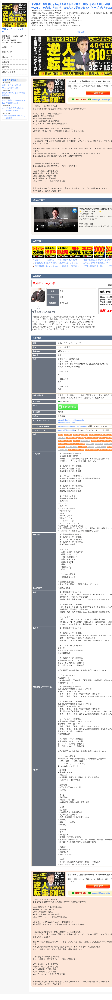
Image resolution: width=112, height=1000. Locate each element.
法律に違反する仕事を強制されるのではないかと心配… (57, 263)
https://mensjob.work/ (66, 423)
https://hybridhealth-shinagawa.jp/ (71, 420)
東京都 (4, 36)
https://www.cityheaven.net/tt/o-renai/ (72, 426)
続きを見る (81, 32)
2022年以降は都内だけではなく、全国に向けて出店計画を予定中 (57, 266)
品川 (8, 38)
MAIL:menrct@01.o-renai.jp (12, 42)
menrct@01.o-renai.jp (101, 100)
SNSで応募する (8, 72)
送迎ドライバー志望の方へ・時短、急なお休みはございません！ (57, 260)
